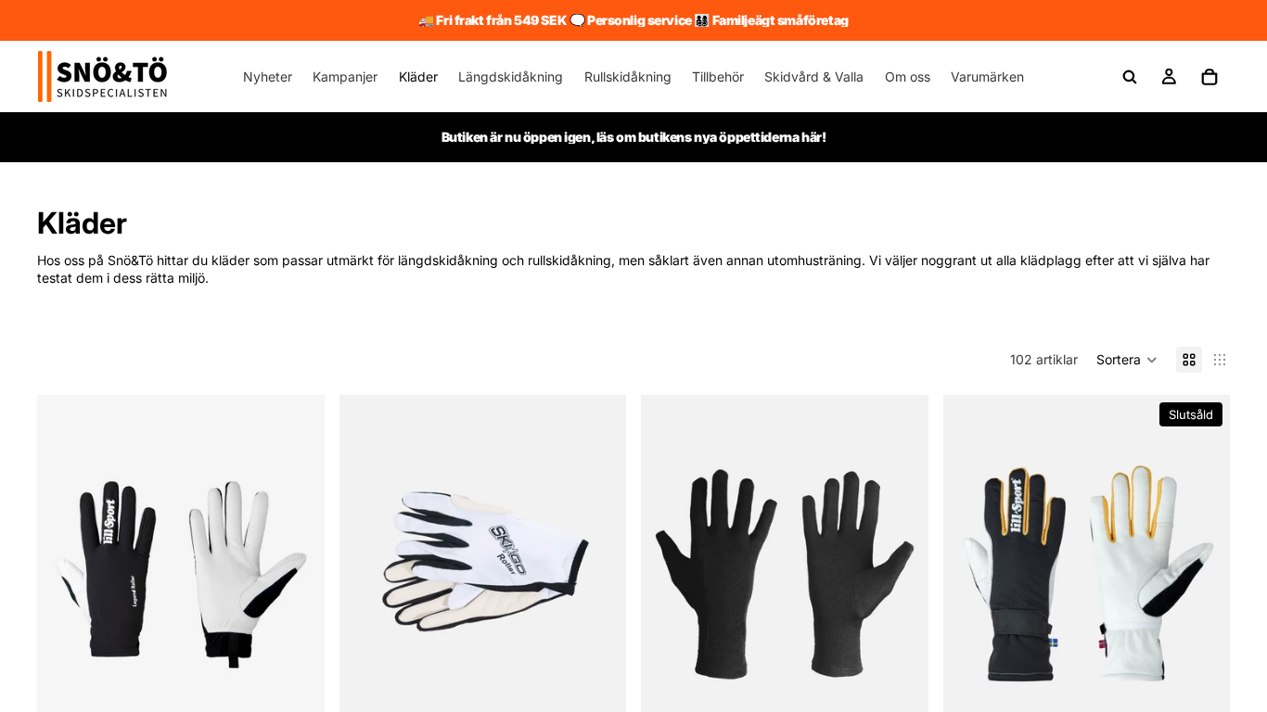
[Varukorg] (1209, 77)
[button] (1127, 359)
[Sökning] (1129, 77)
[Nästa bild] (297, 574)
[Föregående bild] (65, 574)
